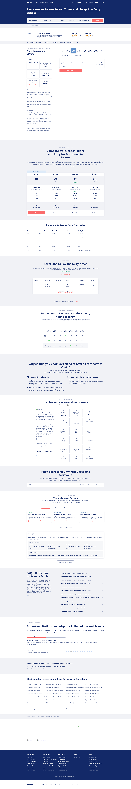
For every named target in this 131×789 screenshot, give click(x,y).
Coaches (42, 2)
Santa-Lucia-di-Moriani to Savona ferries (95, 709)
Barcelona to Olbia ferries (52, 687)
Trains (36, 2)
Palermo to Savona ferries (72, 700)
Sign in (102, 2)
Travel (90, 754)
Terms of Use (49, 785)
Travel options (47, 42)
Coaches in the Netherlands (50, 759)
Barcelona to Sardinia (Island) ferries (75, 687)
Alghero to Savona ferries (91, 706)
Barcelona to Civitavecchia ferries (54, 690)
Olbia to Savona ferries (52, 703)
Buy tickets (38, 42)
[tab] (65, 55)
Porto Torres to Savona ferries (54, 709)
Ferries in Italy (40, 716)
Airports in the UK (94, 761)
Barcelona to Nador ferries (72, 693)
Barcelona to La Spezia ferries (92, 697)
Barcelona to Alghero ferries (92, 690)
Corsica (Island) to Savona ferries (35, 709)
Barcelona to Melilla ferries (92, 693)
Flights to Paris (62, 759)
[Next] (101, 51)
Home (28, 716)
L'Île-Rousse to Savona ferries (73, 709)
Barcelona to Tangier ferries (34, 684)
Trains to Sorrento (32, 766)
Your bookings (89, 2)
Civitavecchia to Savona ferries (54, 706)
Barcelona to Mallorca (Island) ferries (36, 697)
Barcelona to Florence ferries (53, 700)
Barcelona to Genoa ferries (72, 684)
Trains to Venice (31, 761)
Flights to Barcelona (63, 761)
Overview (62, 42)
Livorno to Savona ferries (91, 703)
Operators (70, 42)
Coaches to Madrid (48, 766)
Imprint (42, 785)
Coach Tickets (46, 754)
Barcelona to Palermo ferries (53, 684)
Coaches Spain (46, 757)
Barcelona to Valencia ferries (92, 684)
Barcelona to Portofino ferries (34, 693)
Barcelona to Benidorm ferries (54, 697)
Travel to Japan (93, 759)
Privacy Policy (58, 785)
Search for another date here (65, 292)
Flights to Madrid (62, 763)
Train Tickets (30, 754)
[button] (62, 20)
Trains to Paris (31, 759)
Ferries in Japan (78, 757)
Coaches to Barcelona (48, 763)
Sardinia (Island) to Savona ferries (74, 703)
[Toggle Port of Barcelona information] (102, 652)
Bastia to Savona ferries (33, 706)
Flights (46, 2)
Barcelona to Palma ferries (33, 687)
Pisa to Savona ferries (32, 703)
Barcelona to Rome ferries (33, 690)
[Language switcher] (80, 2)
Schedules (55, 42)
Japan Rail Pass (93, 757)
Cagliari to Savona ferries (72, 706)
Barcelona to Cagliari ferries (73, 690)
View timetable (32, 84)
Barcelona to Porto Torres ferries (54, 693)
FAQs (76, 42)
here (77, 301)
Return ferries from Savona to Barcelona (37, 669)
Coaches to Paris (47, 761)
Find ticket (32, 68)
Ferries (51, 2)
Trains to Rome (31, 757)
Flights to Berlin (62, 757)
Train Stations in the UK (95, 763)
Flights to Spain (62, 766)
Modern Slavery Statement (71, 785)
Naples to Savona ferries (91, 700)
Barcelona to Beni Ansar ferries (74, 697)
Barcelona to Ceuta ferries (33, 700)
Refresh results (64, 274)
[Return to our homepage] (31, 2)
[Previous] (45, 331)
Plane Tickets (61, 754)
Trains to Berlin (31, 763)
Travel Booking (93, 766)
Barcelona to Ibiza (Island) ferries (93, 687)
